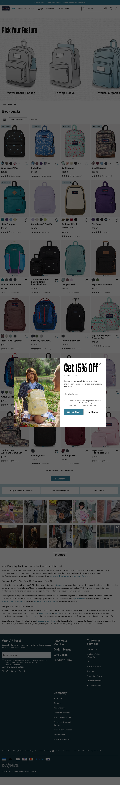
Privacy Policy (72, 405)
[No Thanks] (100, 364)
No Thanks (93, 412)
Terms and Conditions (88, 405)
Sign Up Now (73, 412)
